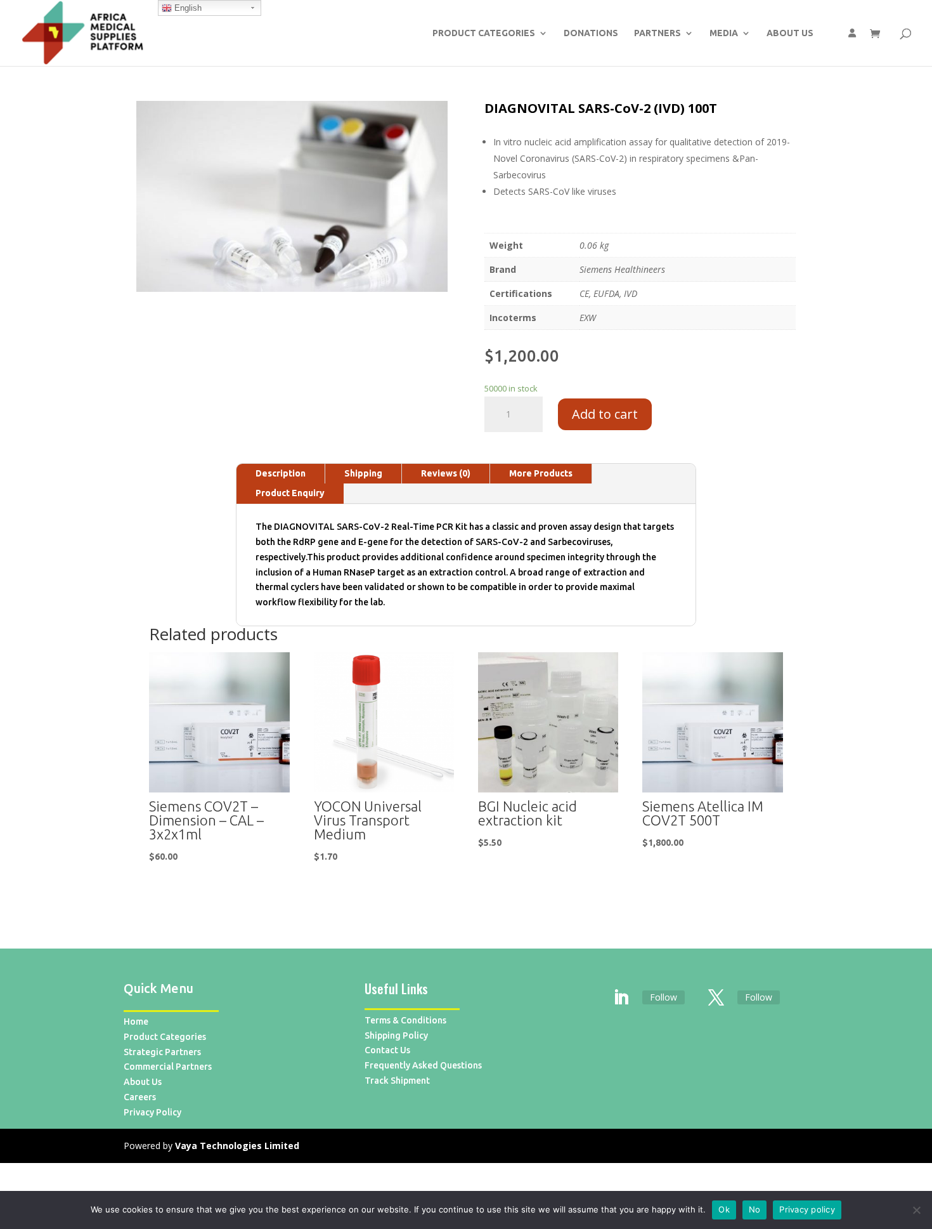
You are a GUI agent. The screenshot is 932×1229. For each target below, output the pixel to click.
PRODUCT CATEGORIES (483, 33)
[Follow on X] (716, 998)
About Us (143, 1082)
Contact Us (387, 1050)
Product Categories (165, 1037)
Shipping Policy (396, 1035)
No (755, 1209)
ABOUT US (790, 33)
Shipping (363, 473)
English (187, 8)
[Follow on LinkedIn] (621, 998)
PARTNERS (657, 33)
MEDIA (723, 33)
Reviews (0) (445, 473)
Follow (663, 997)
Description (281, 473)
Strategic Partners (162, 1052)
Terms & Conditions (405, 1020)
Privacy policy (807, 1209)
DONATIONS (591, 33)
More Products (541, 473)
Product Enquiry (290, 493)
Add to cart (605, 414)
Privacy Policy (152, 1112)
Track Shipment (397, 1080)
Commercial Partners (168, 1066)
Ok (724, 1209)
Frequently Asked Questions (423, 1065)
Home (136, 1021)
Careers (140, 1097)
